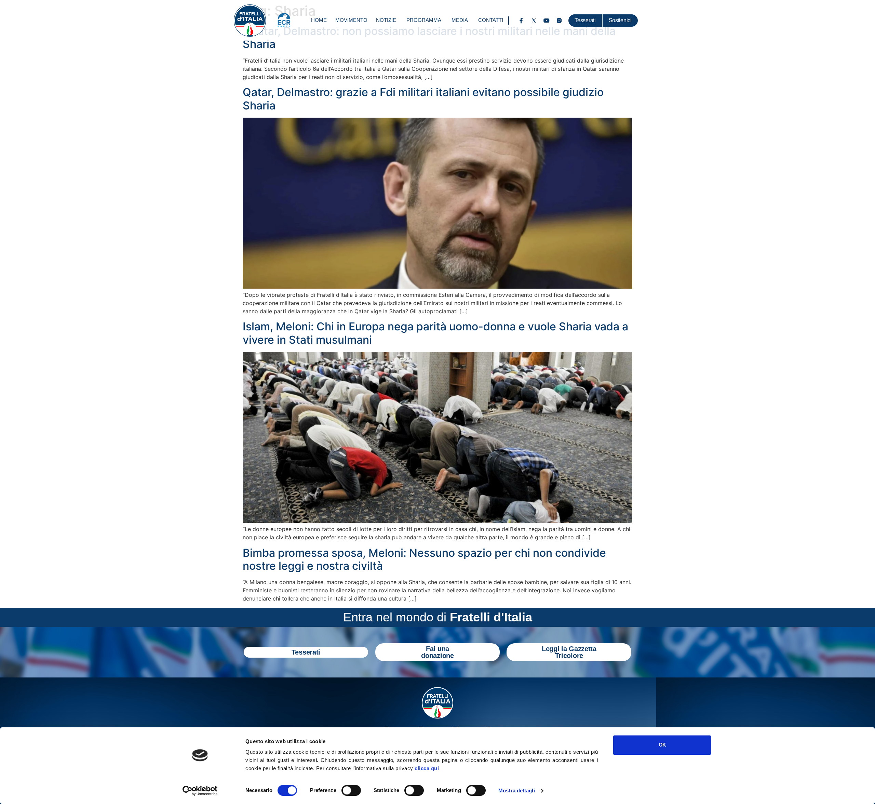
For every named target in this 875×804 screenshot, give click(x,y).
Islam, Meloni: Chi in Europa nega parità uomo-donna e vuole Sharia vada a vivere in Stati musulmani (435, 333)
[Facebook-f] (521, 20)
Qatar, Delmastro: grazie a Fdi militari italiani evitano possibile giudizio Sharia (423, 98)
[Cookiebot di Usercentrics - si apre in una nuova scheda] (200, 791)
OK (662, 745)
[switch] (351, 790)
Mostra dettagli (516, 790)
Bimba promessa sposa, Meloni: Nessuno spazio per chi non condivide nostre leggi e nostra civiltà (424, 559)
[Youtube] (546, 20)
